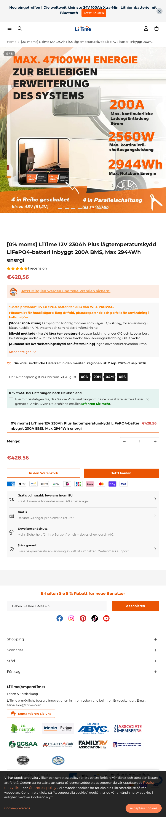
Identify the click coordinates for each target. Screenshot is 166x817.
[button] (156, 28)
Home (11, 42)
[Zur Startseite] (83, 28)
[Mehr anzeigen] (155, 639)
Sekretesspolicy (42, 788)
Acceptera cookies (143, 808)
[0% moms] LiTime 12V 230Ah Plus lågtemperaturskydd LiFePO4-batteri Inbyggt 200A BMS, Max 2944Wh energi (86, 42)
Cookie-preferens (17, 808)
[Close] (159, 11)
